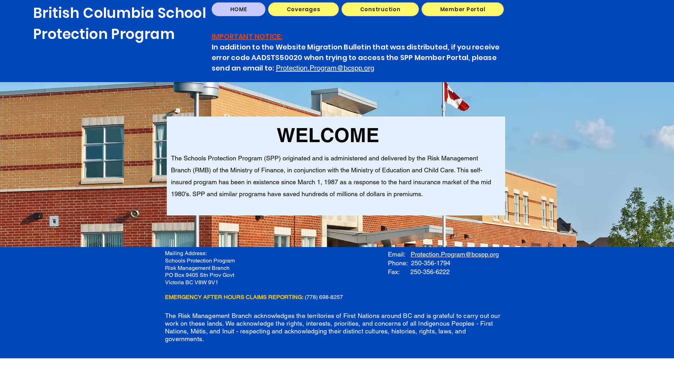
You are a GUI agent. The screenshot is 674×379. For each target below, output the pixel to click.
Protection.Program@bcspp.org (325, 68)
